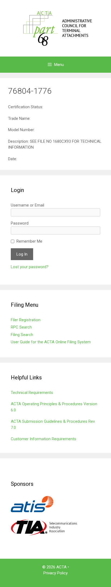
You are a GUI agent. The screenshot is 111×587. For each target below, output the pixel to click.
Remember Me (29, 241)
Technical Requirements (32, 392)
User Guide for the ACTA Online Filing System (51, 342)
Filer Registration (25, 319)
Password (20, 223)
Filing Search (22, 334)
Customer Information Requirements (43, 438)
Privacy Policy (55, 573)
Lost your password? (29, 266)
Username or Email (27, 205)
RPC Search (21, 327)
